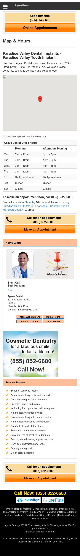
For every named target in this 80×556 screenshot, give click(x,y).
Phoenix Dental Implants (18, 508)
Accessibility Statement (30, 541)
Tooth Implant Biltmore (57, 511)
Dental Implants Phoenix (45, 508)
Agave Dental (22, 5)
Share (10, 290)
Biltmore (28, 206)
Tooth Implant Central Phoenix (41, 514)
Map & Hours (53, 316)
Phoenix (29, 202)
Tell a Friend (53, 321)
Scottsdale (41, 206)
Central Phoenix (59, 206)
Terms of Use (50, 541)
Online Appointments (40, 27)
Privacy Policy (70, 538)
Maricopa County (13, 209)
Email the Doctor (29, 321)
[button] (40, 99)
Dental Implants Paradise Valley (28, 511)
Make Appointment (30, 316)
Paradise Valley (12, 206)
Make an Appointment (40, 229)
